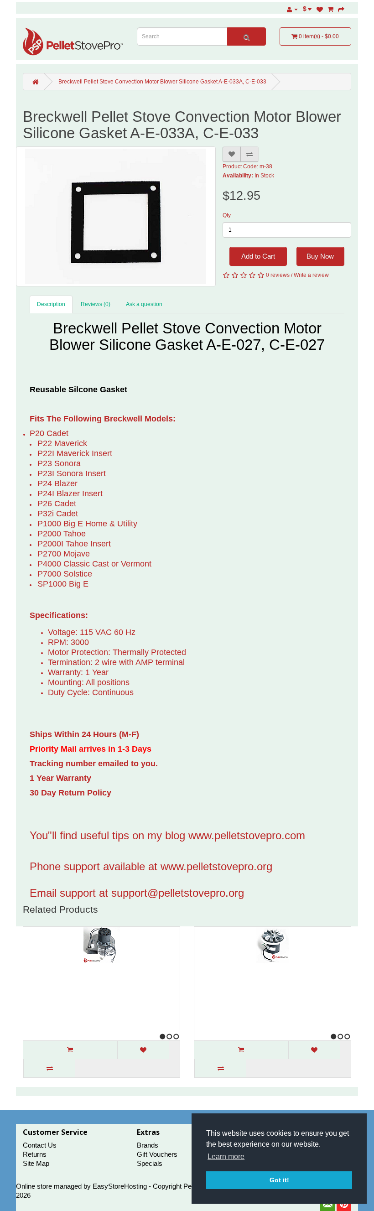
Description (51, 304)
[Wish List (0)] (320, 9)
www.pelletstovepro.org (216, 866)
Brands (147, 1145)
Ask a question (144, 304)
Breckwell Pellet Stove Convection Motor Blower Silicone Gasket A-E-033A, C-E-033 (162, 81)
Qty (227, 215)
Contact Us (40, 1145)
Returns (35, 1154)
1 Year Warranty (62, 778)
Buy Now (320, 256)
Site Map (36, 1163)
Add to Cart (258, 256)
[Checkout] (341, 9)
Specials (149, 1163)
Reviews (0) (95, 304)
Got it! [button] (279, 1180)
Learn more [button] (226, 1156)
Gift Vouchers (157, 1154)
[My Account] (292, 9)
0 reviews (278, 275)
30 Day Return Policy (70, 792)
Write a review (311, 275)
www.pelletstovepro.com (246, 835)
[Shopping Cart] (330, 9)
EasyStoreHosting (120, 1186)
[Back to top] (344, 1181)
